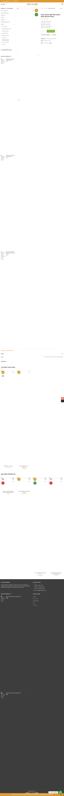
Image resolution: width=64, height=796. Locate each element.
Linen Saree (4, 37)
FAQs (34, 603)
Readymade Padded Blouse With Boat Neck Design (10, 253)
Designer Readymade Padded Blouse (10, 59)
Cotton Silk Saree (5, 31)
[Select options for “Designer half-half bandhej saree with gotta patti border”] (13, 481)
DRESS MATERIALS (5, 13)
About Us (35, 596)
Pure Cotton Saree (51, 8)
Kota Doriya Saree (5, 35)
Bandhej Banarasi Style (6, 28)
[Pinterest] (8, 1)
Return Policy (35, 598)
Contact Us (35, 605)
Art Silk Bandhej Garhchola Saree (40, 573)
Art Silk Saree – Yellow (8, 465)
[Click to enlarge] (19, 100)
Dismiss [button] (62, 794)
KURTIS (2, 17)
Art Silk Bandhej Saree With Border (24, 492)
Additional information (7, 350)
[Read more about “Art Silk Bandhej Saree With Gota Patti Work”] (61, 481)
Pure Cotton (45, 40)
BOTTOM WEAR (4, 10)
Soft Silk (3, 44)
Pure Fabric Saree (5, 42)
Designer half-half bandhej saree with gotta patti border (8, 492)
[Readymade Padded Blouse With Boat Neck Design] (3, 298)
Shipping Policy (36, 600)
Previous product (60, 8)
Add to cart (51, 31)
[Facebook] (1, 1)
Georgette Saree (5, 33)
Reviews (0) (3, 361)
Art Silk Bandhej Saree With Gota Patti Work (56, 573)
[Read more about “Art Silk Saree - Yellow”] (13, 372)
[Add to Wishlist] (13, 479)
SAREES (45, 8)
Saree (49, 40)
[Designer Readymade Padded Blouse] (3, 105)
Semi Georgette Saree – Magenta (24, 466)
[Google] (5, 1)
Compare (54, 34)
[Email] (7, 1)
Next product (62, 8)
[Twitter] (3, 1)
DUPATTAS (3, 15)
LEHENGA (3, 19)
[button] (29, 372)
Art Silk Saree (4, 26)
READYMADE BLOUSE (5, 22)
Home (42, 8)
